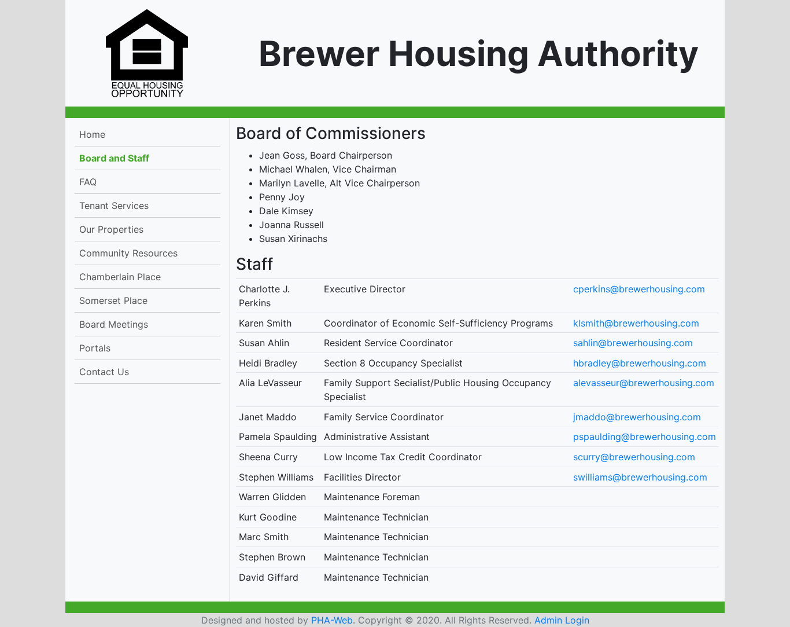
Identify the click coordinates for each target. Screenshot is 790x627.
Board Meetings (113, 324)
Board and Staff (114, 158)
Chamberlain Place (120, 277)
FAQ (88, 182)
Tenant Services (114, 205)
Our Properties (111, 229)
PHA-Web (332, 620)
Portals (94, 348)
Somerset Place (113, 300)
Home (92, 134)
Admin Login (561, 620)
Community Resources (128, 253)
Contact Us (104, 371)
